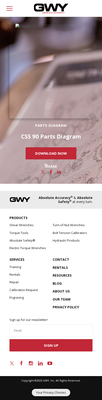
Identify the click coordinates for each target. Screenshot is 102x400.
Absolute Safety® (22, 240)
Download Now (51, 153)
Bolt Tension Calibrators (70, 233)
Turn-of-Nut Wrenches (69, 225)
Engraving (16, 297)
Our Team (61, 299)
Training (15, 267)
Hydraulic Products (66, 240)
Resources (62, 275)
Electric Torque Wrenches (27, 248)
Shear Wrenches (21, 225)
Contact (61, 259)
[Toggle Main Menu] (9, 8)
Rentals (14, 274)
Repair (14, 282)
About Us (61, 291)
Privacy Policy (66, 307)
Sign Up (51, 345)
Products (18, 218)
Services (16, 259)
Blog (57, 283)
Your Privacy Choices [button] (51, 392)
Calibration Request (23, 290)
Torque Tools (18, 233)
